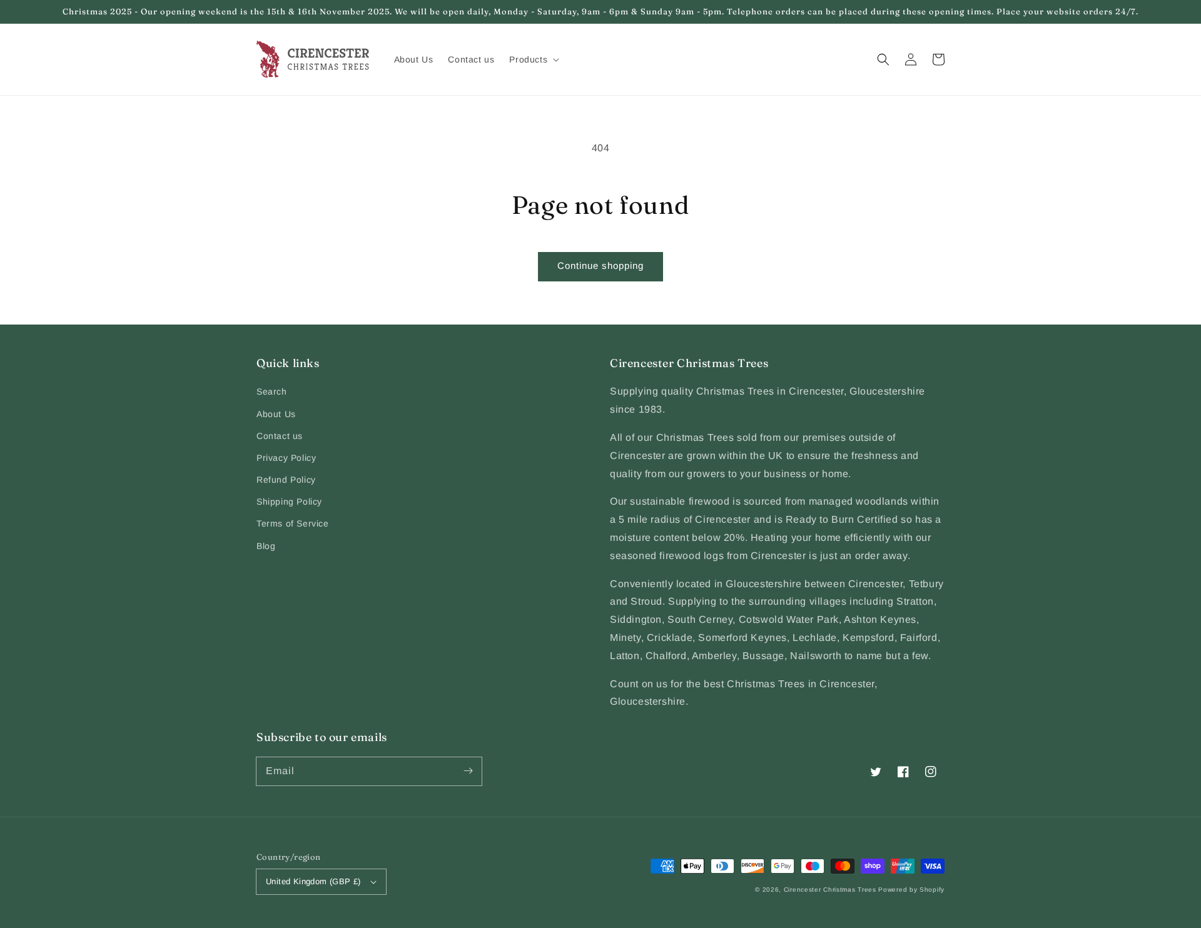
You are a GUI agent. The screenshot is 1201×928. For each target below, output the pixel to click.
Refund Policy (286, 480)
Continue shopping (600, 265)
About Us (276, 414)
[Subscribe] (468, 771)
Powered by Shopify (911, 889)
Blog (265, 546)
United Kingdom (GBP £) (313, 881)
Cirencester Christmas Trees (830, 889)
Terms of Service (292, 523)
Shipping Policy (289, 502)
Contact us (279, 436)
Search (271, 391)
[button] (883, 59)
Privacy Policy (286, 458)
